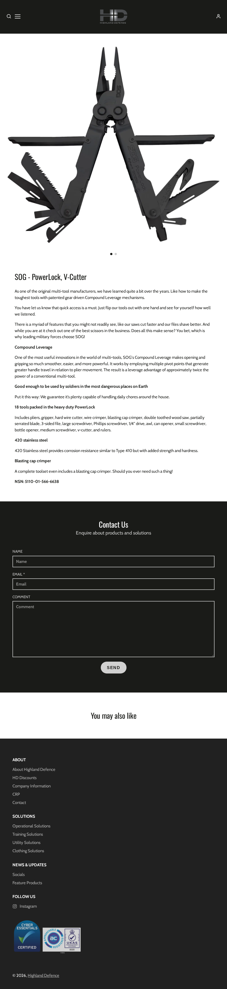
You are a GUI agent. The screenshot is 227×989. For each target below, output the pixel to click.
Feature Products (27, 882)
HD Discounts (24, 777)
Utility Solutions (26, 842)
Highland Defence (43, 975)
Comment (21, 597)
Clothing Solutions (28, 850)
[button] (111, 254)
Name (17, 551)
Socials (18, 874)
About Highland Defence (33, 769)
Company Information (31, 786)
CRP (16, 794)
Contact (19, 802)
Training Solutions (27, 834)
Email (18, 574)
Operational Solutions (31, 826)
